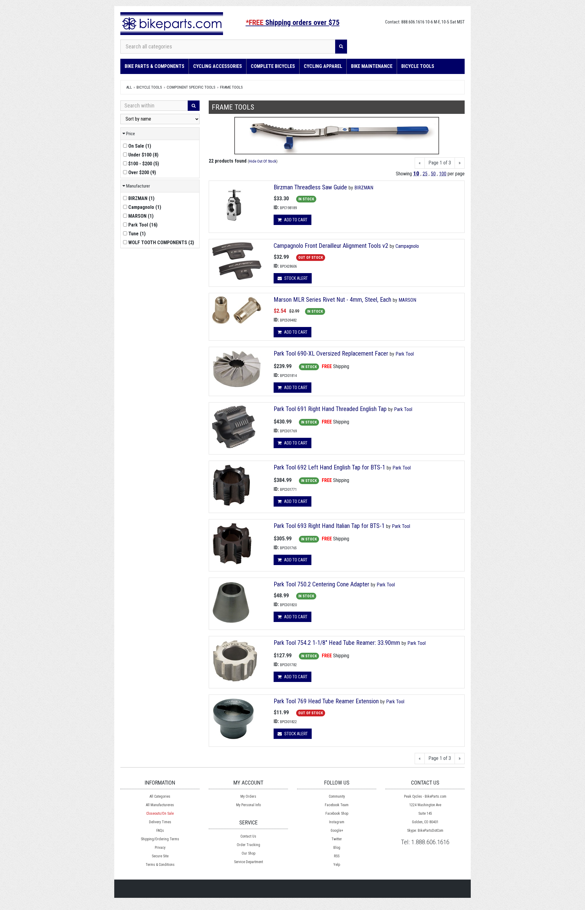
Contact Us (248, 836)
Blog (336, 847)
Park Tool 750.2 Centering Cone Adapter (321, 584)
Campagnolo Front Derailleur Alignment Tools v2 (331, 245)
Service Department (248, 862)
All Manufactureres (160, 805)
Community (337, 796)
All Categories (160, 796)
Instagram (336, 822)
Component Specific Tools (191, 87)
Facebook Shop (336, 813)
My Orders (248, 796)
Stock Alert (295, 278)
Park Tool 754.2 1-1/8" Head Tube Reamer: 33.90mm (337, 642)
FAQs (160, 830)
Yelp (336, 865)
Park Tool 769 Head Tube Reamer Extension (326, 701)
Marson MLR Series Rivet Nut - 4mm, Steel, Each (333, 299)
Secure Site (160, 856)
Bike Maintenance (371, 66)
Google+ (337, 830)
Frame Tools (231, 87)
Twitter (337, 839)
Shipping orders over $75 (292, 22)
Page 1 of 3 (439, 163)
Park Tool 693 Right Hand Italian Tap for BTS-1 (329, 525)
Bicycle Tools (417, 66)
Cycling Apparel (323, 66)
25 (425, 174)
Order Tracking (248, 845)
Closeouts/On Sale (160, 813)
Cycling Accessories (217, 66)
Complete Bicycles (273, 66)
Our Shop (248, 853)
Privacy (160, 847)
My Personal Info (248, 805)
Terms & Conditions (160, 865)
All (129, 87)
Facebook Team (337, 805)
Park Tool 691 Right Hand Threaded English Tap (330, 409)
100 (442, 174)
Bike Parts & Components (154, 66)
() (139, 146)
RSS (336, 856)
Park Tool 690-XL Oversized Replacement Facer (331, 353)
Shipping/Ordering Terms (160, 839)
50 (433, 174)
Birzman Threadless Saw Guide (310, 187)
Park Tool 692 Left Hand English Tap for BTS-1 (329, 467)
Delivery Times (160, 822)
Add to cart (295, 219)
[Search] (341, 47)
